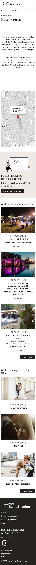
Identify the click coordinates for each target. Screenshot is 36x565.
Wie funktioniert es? (9, 533)
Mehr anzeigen (27, 357)
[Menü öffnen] (31, 3)
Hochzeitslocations (12, 10)
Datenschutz (6, 550)
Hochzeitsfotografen (10, 519)
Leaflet (15, 146)
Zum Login (5, 537)
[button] (18, 117)
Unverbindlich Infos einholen (12, 191)
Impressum (5, 553)
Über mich (5, 523)
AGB (3, 556)
